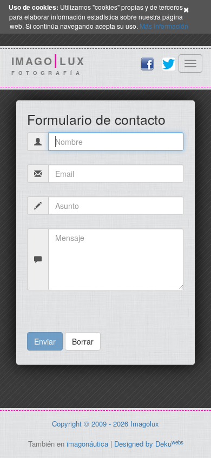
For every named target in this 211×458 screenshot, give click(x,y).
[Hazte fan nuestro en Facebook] (147, 64)
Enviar (45, 341)
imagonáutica (87, 443)
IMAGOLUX (48, 65)
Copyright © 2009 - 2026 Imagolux (105, 423)
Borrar (83, 341)
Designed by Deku (148, 443)
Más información (164, 25)
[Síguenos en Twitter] (168, 64)
